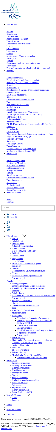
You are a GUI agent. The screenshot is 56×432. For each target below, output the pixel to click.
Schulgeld (11, 85)
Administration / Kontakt (17, 39)
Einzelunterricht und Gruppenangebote (23, 80)
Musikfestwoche (14, 107)
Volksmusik (12, 182)
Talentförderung (13, 146)
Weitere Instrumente (15, 187)
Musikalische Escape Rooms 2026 (21, 148)
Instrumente (12, 360)
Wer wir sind (12, 236)
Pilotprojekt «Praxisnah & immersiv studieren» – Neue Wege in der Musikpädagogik (30, 135)
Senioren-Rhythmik (15, 139)
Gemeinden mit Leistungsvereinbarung (23, 63)
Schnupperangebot (15, 78)
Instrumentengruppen (16, 160)
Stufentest (11, 141)
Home (9, 404)
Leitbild (10, 46)
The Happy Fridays (15, 144)
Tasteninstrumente (14, 180)
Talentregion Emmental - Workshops (22, 112)
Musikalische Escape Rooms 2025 (21, 151)
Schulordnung (13, 87)
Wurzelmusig (12, 129)
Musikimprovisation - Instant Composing (24, 114)
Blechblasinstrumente (16, 165)
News (9, 199)
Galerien (13, 214)
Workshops (11, 109)
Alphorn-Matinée (14, 122)
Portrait (10, 31)
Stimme (10, 97)
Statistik (10, 61)
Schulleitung (12, 34)
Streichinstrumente (14, 175)
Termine (10, 202)
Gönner (10, 53)
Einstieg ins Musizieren (17, 95)
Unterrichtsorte (13, 41)
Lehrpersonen (12, 36)
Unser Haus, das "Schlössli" (19, 44)
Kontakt (13, 217)
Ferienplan (11, 58)
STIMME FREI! (14, 117)
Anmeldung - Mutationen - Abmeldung (23, 82)
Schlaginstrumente (14, 170)
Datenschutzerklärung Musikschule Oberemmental (28, 68)
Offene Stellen (13, 48)
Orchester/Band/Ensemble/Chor (20, 100)
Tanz (9, 102)
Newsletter (11, 66)
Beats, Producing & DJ (16, 190)
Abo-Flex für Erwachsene (18, 104)
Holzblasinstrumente (15, 168)
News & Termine (14, 395)
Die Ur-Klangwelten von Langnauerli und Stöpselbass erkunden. (35, 331)
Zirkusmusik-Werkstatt (16, 119)
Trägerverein (12, 51)
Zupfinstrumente (14, 185)
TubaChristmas (13, 131)
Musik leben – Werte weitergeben (21, 56)
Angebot (10, 281)
